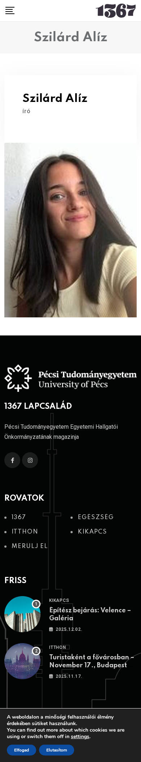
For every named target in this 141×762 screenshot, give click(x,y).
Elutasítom (56, 750)
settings (80, 736)
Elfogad (21, 750)
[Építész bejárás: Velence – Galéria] (22, 614)
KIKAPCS (59, 600)
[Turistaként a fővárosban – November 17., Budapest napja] (22, 661)
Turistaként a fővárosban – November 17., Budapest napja (91, 665)
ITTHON (57, 647)
